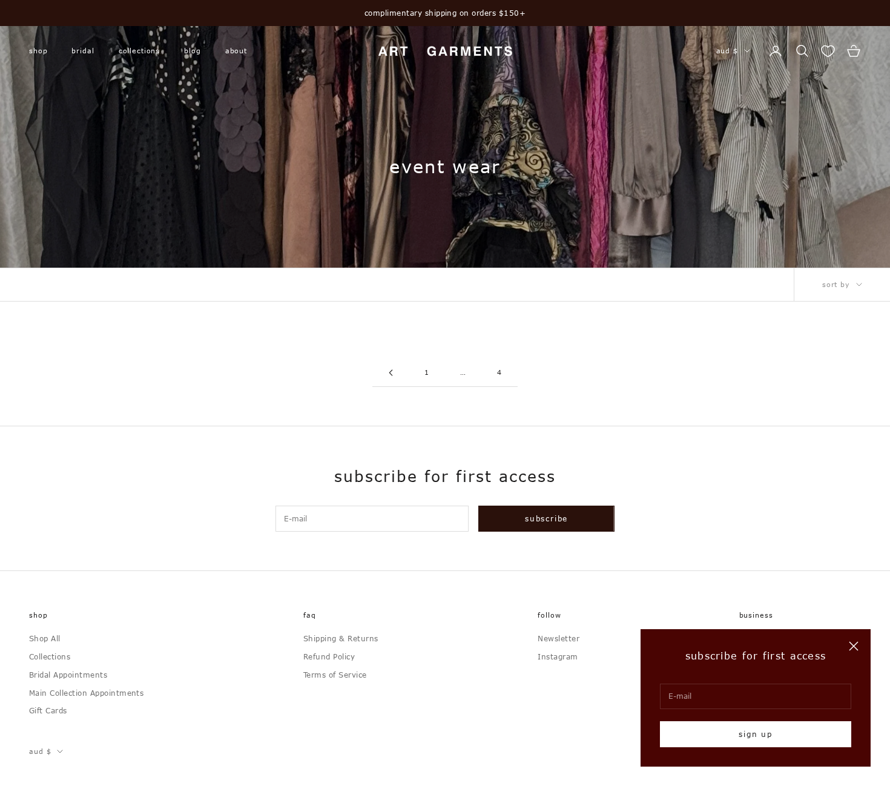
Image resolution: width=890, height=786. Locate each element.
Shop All (45, 638)
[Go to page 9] (390, 372)
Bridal (82, 50)
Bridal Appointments (68, 674)
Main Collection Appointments (86, 693)
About (236, 50)
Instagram (558, 656)
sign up (756, 734)
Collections (139, 50)
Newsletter (558, 638)
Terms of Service (335, 674)
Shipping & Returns (340, 638)
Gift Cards (48, 710)
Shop (38, 50)
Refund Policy (329, 656)
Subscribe (546, 518)
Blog (192, 50)
